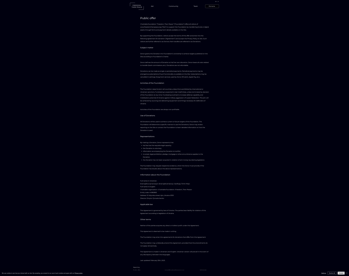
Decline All (332, 273)
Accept (341, 273)
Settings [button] (323, 273)
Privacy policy (79, 273)
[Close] (347, 273)
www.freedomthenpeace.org (150, 27)
